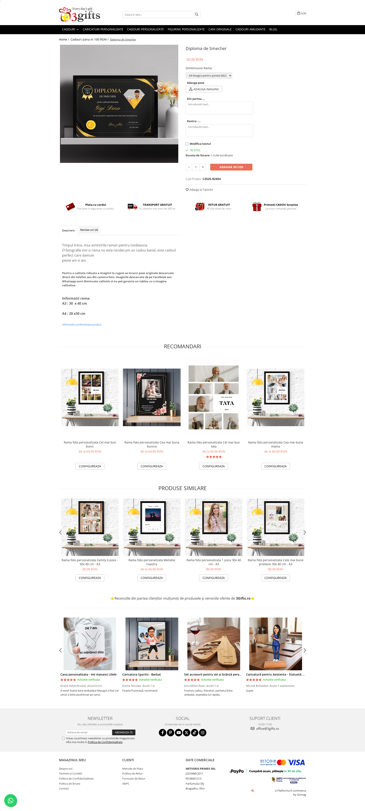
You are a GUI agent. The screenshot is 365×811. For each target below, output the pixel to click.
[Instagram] (202, 732)
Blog (273, 29)
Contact (64, 788)
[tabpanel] (119, 104)
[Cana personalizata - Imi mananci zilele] (90, 644)
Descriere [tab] (68, 230)
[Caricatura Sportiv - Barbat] (152, 644)
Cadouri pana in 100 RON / (90, 39)
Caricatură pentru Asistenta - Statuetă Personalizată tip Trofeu (291, 674)
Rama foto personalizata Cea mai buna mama (275, 444)
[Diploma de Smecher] (119, 104)
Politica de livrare (69, 783)
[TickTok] (194, 732)
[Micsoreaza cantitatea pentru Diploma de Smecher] (189, 167)
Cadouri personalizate (145, 29)
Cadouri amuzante (251, 29)
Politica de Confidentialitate (105, 742)
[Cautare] (196, 14)
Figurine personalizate (186, 29)
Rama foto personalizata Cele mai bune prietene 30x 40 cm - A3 (276, 562)
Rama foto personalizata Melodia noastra (151, 562)
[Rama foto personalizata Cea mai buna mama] (275, 397)
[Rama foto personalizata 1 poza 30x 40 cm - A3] (213, 527)
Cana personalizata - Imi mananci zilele (88, 674)
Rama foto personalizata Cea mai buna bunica (151, 444)
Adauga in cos (231, 167)
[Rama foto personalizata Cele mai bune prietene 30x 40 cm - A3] (275, 527)
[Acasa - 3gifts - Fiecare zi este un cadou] (80, 14)
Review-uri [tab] (89, 230)
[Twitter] (186, 732)
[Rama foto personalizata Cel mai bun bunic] (90, 397)
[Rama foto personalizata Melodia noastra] (152, 527)
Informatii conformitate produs (81, 324)
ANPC (125, 783)
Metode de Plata (132, 768)
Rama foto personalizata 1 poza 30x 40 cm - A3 (214, 562)
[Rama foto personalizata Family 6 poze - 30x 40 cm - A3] (90, 527)
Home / (64, 39)
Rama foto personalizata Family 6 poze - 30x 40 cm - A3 (90, 562)
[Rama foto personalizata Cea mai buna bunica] (152, 397)
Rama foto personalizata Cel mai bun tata (214, 444)
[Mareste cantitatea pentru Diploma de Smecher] (203, 167)
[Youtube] (178, 732)
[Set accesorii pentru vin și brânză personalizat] (214, 644)
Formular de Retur (133, 778)
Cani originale (220, 29)
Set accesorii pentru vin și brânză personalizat (217, 674)
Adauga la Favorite (201, 190)
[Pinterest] (170, 732)
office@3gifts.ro (267, 728)
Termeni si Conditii (70, 773)
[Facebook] (162, 732)
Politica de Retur (132, 773)
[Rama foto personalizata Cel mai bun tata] (213, 397)
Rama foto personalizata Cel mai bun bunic (90, 444)
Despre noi (65, 768)
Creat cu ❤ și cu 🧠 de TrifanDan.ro (253, 790)
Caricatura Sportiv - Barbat (141, 674)
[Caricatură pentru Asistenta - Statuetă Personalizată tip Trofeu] (275, 644)
